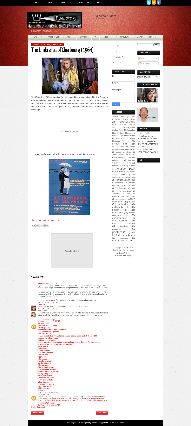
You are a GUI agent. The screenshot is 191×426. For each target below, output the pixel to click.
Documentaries (54, 37)
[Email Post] (33, 225)
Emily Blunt (116, 136)
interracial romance (123, 223)
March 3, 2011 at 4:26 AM (47, 302)
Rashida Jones (122, 180)
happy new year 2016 (51, 399)
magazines (116, 229)
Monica (40, 311)
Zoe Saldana (120, 199)
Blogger (128, 256)
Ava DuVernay (117, 127)
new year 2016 (67, 399)
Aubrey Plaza (127, 125)
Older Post (102, 413)
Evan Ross (120, 138)
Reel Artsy (70, 423)
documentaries (119, 218)
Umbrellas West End (45, 283)
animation (123, 204)
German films (118, 146)
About (50, 3)
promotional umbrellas (46, 319)
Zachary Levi (118, 194)
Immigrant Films (128, 149)
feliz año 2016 (77, 401)
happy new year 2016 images (85, 399)
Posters (70, 37)
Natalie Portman (118, 172)
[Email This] (36, 225)
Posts (143, 59)
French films (57, 45)
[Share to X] (42, 225)
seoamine (41, 394)
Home (70, 412)
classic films (44, 45)
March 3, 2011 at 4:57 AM (47, 309)
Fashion (152, 37)
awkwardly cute (120, 207)
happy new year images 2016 (95, 401)
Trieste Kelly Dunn (123, 191)
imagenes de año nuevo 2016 (59, 401)
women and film (120, 240)
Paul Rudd (130, 177)
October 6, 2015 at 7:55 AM (48, 405)
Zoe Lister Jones (128, 196)
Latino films (126, 163)
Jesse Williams (118, 155)
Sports (99, 3)
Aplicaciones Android (117, 423)
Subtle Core (84, 3)
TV (95, 37)
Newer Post (37, 413)
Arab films (130, 119)
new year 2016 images (46, 403)
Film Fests (139, 37)
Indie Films (37, 37)
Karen (39, 304)
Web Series (84, 37)
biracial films (120, 210)
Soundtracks (108, 37)
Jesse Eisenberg (123, 152)
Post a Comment (38, 407)
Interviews (124, 37)
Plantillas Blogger (98, 423)
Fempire (127, 141)
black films (117, 212)
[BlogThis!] (39, 225)
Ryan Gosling (129, 185)
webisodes (124, 238)
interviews (124, 226)
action (132, 202)
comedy (125, 215)
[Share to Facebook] (44, 225)
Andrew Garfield (119, 117)
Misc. (123, 168)
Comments (145, 63)
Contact (37, 3)
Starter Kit (120, 57)
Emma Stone (129, 136)
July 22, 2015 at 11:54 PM (48, 392)
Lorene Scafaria (118, 166)
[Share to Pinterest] (47, 225)
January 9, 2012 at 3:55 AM (48, 321)
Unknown (41, 323)
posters (117, 232)
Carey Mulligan (126, 133)
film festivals (119, 220)
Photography (66, 3)
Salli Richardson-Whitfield (125, 188)
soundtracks (129, 235)
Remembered (117, 183)
